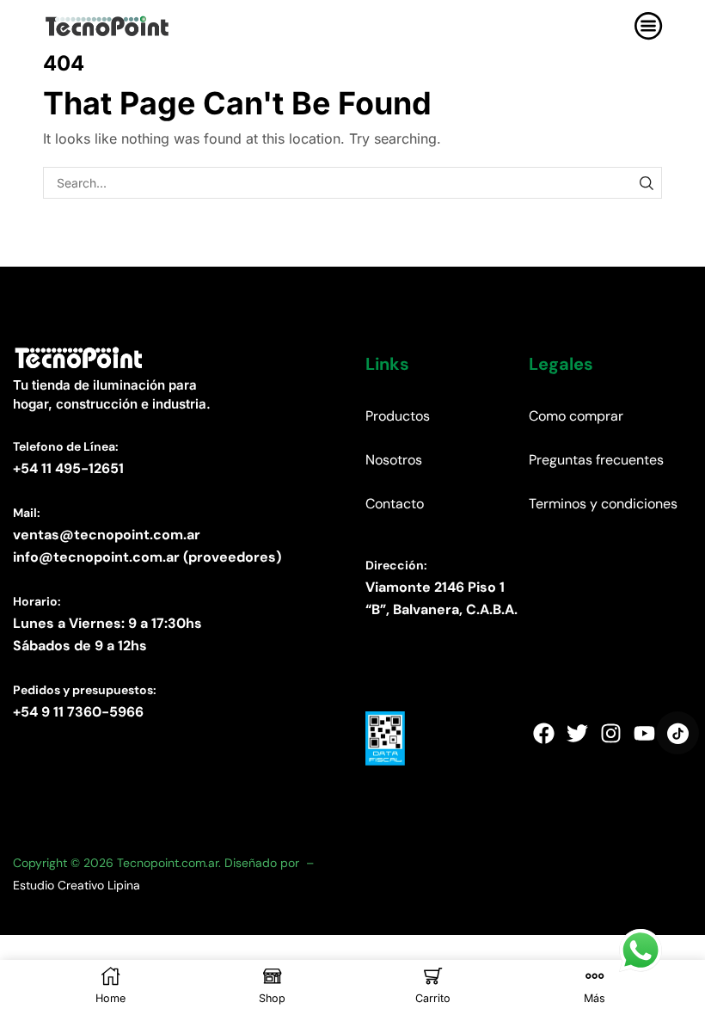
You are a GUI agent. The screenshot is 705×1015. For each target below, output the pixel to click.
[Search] (646, 183)
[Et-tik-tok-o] (677, 732)
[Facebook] (543, 732)
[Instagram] (610, 732)
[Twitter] (576, 732)
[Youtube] (643, 732)
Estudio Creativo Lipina (76, 885)
